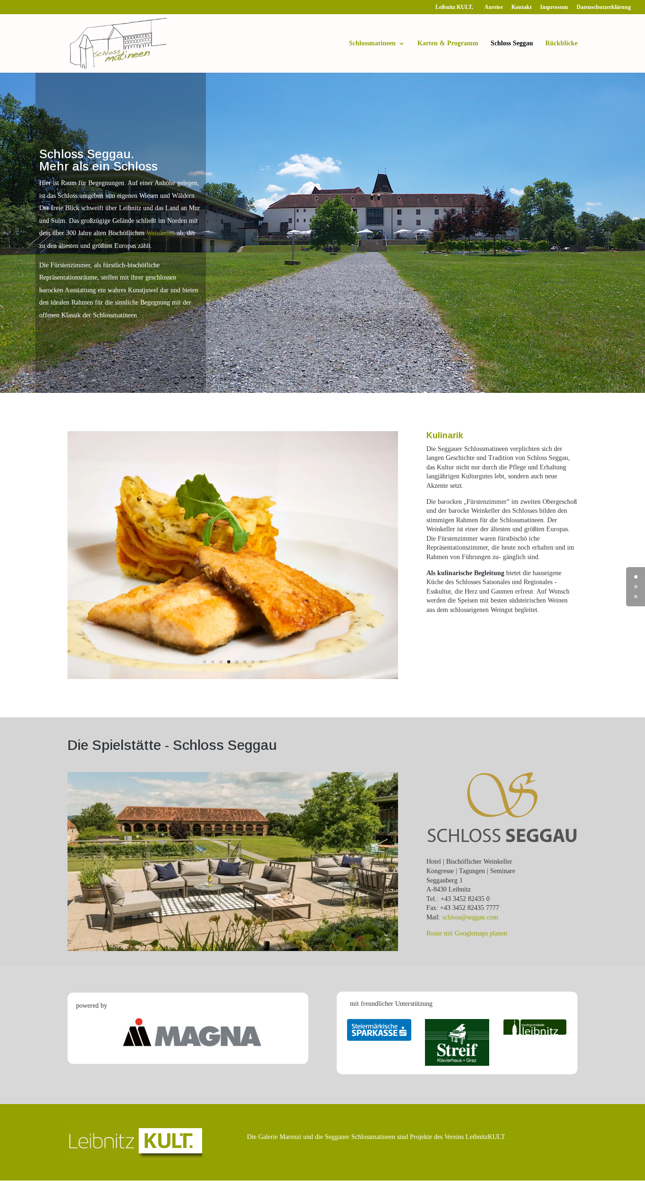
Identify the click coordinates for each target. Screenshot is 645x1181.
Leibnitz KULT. (455, 7)
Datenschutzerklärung (604, 7)
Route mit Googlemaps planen (466, 933)
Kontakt (521, 7)
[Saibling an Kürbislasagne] (233, 676)
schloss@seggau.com (470, 917)
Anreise (493, 7)
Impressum (554, 7)
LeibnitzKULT (485, 1136)
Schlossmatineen (372, 43)
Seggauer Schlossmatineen (360, 1136)
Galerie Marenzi (279, 1136)
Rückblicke (561, 43)
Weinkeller (160, 233)
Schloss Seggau (512, 43)
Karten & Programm (447, 43)
